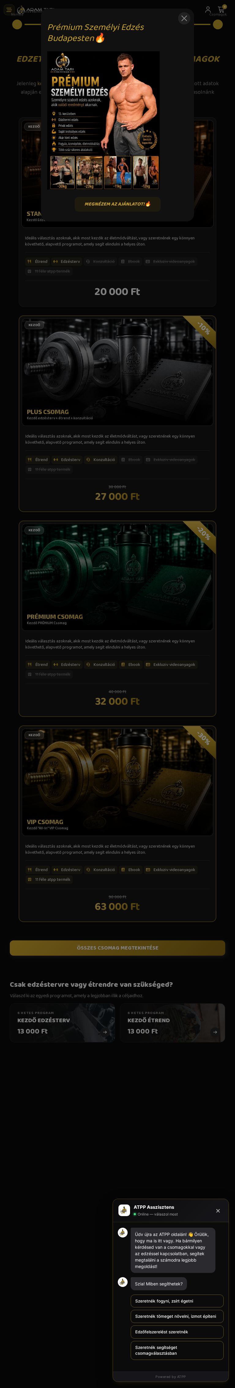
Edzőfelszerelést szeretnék (161, 1331)
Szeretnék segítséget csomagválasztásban (156, 1350)
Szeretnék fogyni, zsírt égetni (164, 1301)
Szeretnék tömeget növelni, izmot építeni (175, 1316)
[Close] (184, 18)
